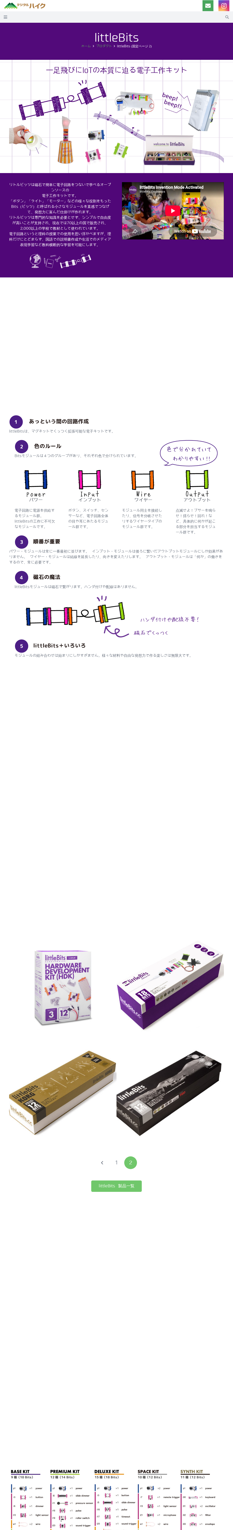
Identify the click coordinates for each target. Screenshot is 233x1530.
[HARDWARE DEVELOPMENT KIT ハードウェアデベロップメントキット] (62, 987)
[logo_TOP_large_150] (25, 5)
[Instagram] (223, 5)
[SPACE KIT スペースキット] (170, 1094)
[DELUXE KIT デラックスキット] (170, 987)
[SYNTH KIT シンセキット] (62, 1094)
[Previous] (102, 1162)
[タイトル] (208, 5)
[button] (5, 17)
